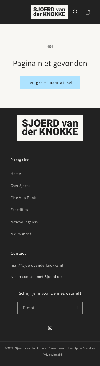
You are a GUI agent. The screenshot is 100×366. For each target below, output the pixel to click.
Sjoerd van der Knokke (30, 348)
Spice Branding (85, 348)
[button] (11, 12)
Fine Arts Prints (24, 197)
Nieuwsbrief (21, 233)
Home (16, 173)
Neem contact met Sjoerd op (36, 276)
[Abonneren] (76, 308)
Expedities (19, 209)
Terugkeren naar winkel (50, 82)
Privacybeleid (52, 354)
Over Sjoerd (21, 185)
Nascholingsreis (24, 221)
